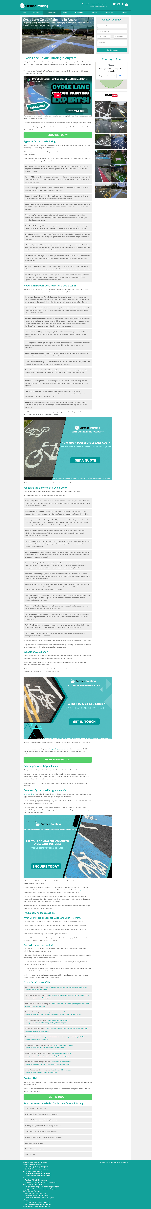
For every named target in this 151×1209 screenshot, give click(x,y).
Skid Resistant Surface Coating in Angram (39, 1198)
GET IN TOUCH (57, 1096)
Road (65, 12)
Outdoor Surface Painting (119, 1162)
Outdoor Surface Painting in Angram (35, 1162)
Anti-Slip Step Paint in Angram (35, 1193)
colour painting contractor (56, 749)
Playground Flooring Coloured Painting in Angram (42, 1187)
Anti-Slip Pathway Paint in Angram (37, 1195)
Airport (124, 12)
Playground (79, 12)
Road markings (29, 794)
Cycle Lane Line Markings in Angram (38, 1175)
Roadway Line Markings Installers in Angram (40, 1182)
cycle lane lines (84, 890)
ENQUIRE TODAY (58, 135)
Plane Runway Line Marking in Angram (36, 1206)
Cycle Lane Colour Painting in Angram (38, 1173)
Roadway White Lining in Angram (36, 1180)
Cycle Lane (52, 12)
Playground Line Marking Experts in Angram (40, 1189)
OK (120, 76)
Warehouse (109, 12)
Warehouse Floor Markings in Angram (38, 1204)
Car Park (36, 12)
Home (24, 12)
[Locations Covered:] (22, 2)
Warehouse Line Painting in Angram (37, 1202)
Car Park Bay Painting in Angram (36, 1167)
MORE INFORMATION (57, 759)
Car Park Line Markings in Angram (37, 1169)
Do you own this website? (107, 76)
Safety (94, 12)
